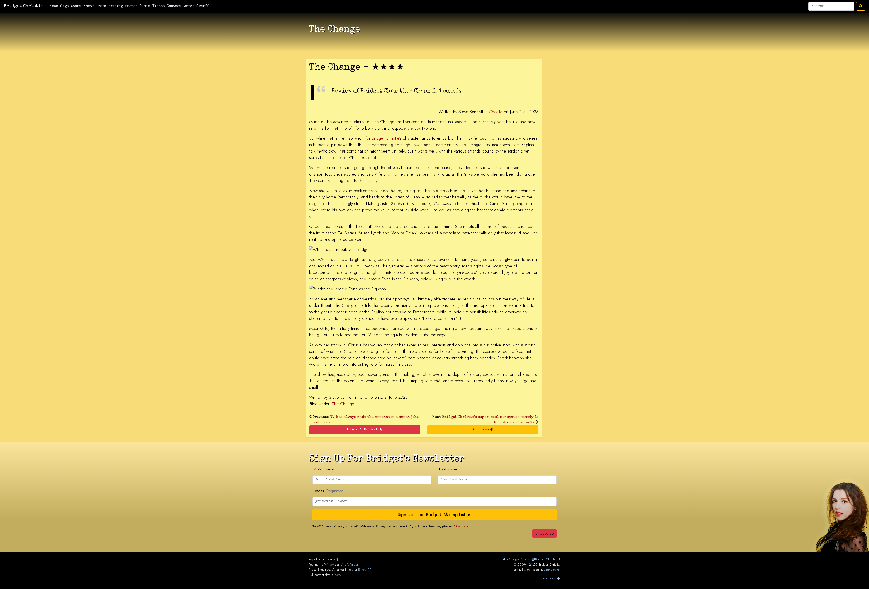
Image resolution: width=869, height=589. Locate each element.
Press (101, 6)
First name (323, 470)
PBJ (336, 559)
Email (328, 491)
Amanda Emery (342, 569)
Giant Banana (551, 570)
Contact (174, 6)
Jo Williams (328, 564)
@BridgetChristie (518, 559)
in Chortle (493, 112)
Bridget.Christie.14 (547, 559)
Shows (88, 6)
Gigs (64, 6)
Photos (131, 6)
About (76, 6)
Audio (144, 6)
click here (460, 526)
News (54, 6)
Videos (158, 6)
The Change (343, 404)
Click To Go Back (363, 430)
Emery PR (364, 569)
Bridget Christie (23, 6)
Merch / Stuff (195, 6)
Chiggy (324, 559)
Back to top (549, 578)
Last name (448, 470)
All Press (481, 430)
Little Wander (349, 564)
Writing (115, 6)
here (337, 574)
